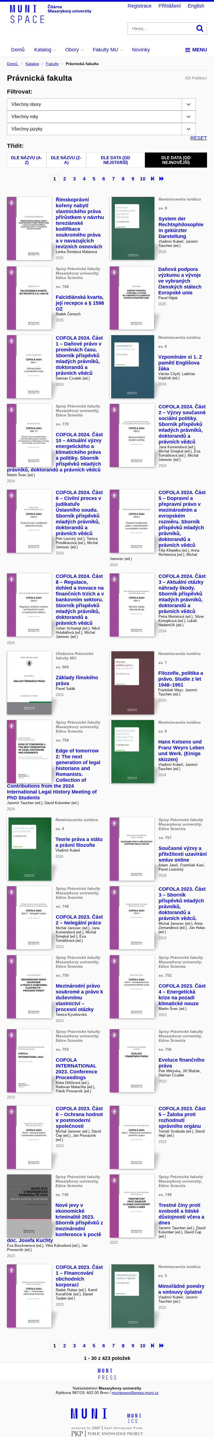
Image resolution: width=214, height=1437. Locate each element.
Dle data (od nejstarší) (115, 160)
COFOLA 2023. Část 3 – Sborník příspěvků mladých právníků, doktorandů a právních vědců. (182, 903)
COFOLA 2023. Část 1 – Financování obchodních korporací (79, 1276)
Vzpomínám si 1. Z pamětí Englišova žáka (180, 362)
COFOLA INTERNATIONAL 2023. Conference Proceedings (76, 1068)
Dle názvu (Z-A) (66, 160)
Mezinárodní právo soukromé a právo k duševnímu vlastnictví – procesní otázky (79, 997)
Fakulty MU (105, 50)
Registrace (140, 6)
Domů (18, 50)
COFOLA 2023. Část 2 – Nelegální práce (79, 920)
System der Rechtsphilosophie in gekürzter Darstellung (181, 227)
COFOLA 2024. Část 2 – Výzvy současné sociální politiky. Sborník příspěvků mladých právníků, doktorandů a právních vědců (182, 424)
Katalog (42, 50)
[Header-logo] (51, 21)
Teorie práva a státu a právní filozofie (79, 842)
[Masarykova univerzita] (89, 1418)
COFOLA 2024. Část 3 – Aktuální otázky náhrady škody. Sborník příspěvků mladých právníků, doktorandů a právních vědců (182, 593)
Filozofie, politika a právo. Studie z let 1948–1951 (180, 679)
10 (142, 179)
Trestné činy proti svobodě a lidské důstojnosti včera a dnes (181, 1214)
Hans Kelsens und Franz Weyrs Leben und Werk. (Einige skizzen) (181, 750)
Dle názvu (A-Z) (26, 160)
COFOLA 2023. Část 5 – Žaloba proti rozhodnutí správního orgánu (182, 1117)
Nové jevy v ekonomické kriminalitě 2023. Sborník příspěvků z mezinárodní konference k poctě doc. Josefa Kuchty (55, 1222)
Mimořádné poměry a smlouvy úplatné (181, 1289)
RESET (198, 138)
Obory (72, 50)
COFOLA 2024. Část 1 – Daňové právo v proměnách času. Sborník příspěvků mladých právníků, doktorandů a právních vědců (79, 355)
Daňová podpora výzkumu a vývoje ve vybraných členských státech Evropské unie (179, 280)
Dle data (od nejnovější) (176, 160)
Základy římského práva (77, 680)
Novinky (141, 50)
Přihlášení (170, 6)
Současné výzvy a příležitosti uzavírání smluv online (183, 854)
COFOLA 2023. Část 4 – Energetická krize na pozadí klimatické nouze (182, 994)
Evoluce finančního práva (182, 1063)
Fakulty (52, 63)
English (196, 6)
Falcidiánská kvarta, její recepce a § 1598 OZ (80, 303)
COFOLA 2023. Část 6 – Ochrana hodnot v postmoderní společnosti (79, 1117)
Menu (199, 50)
